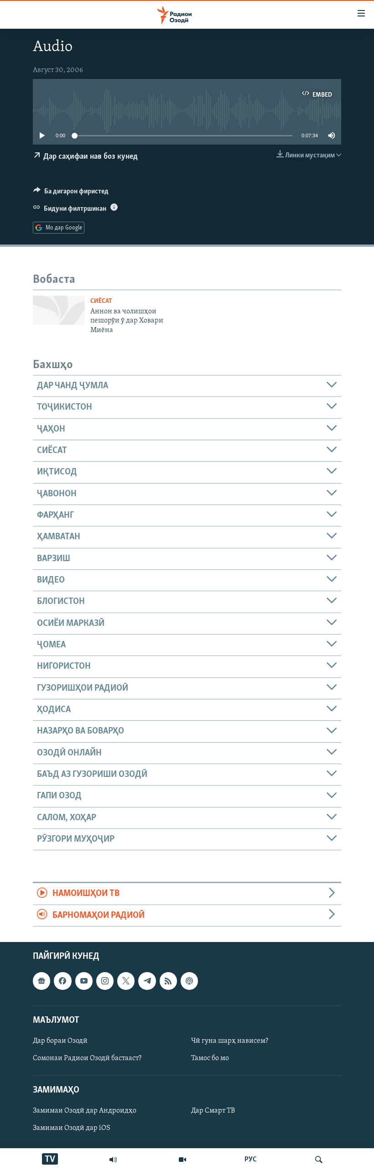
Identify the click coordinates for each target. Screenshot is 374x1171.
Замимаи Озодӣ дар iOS (71, 1128)
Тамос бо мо (210, 1058)
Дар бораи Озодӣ (60, 1041)
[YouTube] (182, 1159)
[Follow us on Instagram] (105, 980)
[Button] (71, 193)
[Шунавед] (113, 1159)
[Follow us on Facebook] (62, 980)
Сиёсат (101, 301)
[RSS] (168, 980)
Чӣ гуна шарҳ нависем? (229, 1041)
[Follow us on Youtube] (84, 980)
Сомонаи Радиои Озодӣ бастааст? (87, 1058)
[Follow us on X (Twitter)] (126, 980)
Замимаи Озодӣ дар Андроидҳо (84, 1110)
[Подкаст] (189, 980)
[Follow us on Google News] (41, 980)
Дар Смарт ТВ (213, 1110)
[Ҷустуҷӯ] (318, 1159)
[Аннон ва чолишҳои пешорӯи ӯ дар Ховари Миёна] (59, 310)
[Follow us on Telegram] (147, 980)
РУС (250, 1159)
